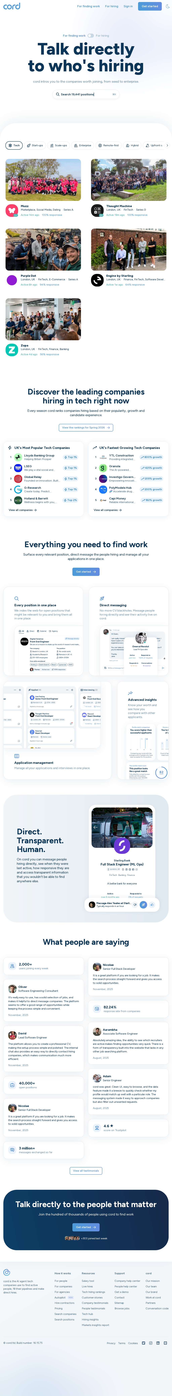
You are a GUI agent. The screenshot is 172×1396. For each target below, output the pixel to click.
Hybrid (135, 145)
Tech (16, 145)
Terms (121, 1343)
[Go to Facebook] (133, 869)
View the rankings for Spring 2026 (83, 427)
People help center (126, 1286)
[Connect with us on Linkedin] (158, 1343)
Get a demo (122, 1292)
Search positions (64, 1319)
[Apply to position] (143, 905)
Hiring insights (90, 1319)
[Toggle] (91, 36)
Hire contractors (64, 1302)
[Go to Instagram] (136, 869)
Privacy (111, 1343)
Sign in (128, 6)
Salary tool (88, 1280)
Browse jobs (122, 1308)
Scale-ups (61, 145)
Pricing (59, 1308)
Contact (120, 1297)
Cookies (133, 1343)
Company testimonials (95, 1302)
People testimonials (93, 1308)
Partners (151, 1302)
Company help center (127, 1280)
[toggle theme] (167, 6)
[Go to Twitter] (129, 869)
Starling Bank (122, 860)
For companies (63, 1286)
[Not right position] (135, 905)
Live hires (87, 1286)
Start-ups (37, 145)
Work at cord (153, 1297)
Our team (151, 1286)
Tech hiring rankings (93, 1292)
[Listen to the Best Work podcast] (165, 1343)
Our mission (153, 1280)
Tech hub (87, 1314)
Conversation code (157, 1308)
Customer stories (92, 1297)
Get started (150, 6)
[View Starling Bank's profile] (122, 846)
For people (61, 1280)
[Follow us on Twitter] (143, 1343)
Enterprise (85, 145)
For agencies (62, 1292)
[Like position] (152, 905)
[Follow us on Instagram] (151, 1343)
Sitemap (119, 1302)
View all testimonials (86, 1170)
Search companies (65, 1314)
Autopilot (64, 1297)
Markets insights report (95, 1325)
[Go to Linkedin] (126, 869)
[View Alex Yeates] (92, 905)
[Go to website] (123, 869)
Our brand (152, 1292)
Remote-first (111, 145)
